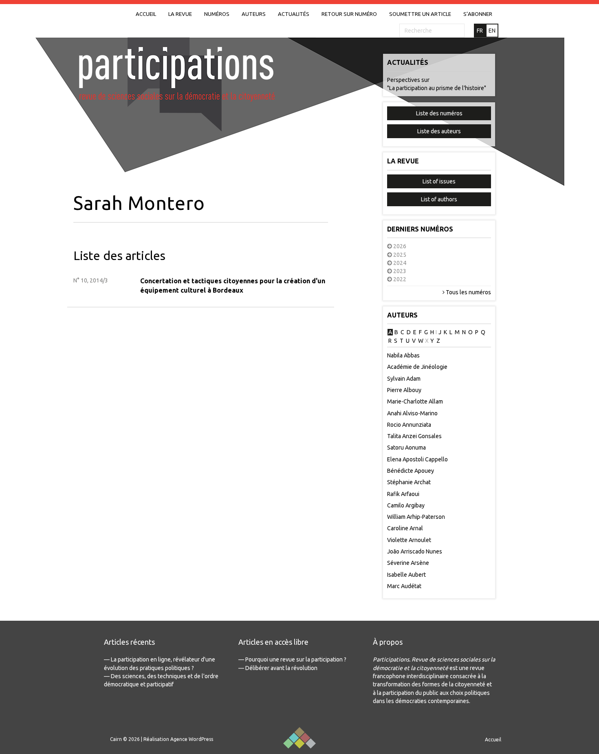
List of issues (439, 181)
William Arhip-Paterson (416, 517)
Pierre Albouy (404, 390)
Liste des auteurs (439, 131)
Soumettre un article (420, 14)
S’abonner (477, 14)
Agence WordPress (191, 739)
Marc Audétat (404, 586)
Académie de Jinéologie (417, 367)
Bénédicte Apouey (410, 470)
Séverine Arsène (408, 563)
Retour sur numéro (349, 14)
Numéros (216, 14)
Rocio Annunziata (409, 424)
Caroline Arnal (405, 528)
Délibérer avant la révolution (281, 668)
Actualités (293, 14)
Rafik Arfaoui (403, 494)
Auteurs (254, 14)
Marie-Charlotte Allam (415, 401)
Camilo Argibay (406, 505)
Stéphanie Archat (409, 482)
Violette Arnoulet (409, 540)
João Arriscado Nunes (414, 551)
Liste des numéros (439, 113)
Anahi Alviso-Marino (412, 413)
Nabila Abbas (403, 355)
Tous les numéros (468, 292)
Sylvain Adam (404, 378)
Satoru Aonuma (406, 447)
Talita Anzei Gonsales (414, 436)
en (492, 30)
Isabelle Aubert (406, 574)
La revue (180, 14)
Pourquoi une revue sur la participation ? (295, 659)
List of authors (439, 199)
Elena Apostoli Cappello (417, 459)
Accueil (146, 14)
